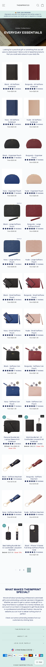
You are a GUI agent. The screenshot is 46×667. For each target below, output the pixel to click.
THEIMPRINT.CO (22, 629)
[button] (8, 89)
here (31, 620)
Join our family (22, 643)
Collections (25, 28)
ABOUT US (22, 636)
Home (17, 28)
